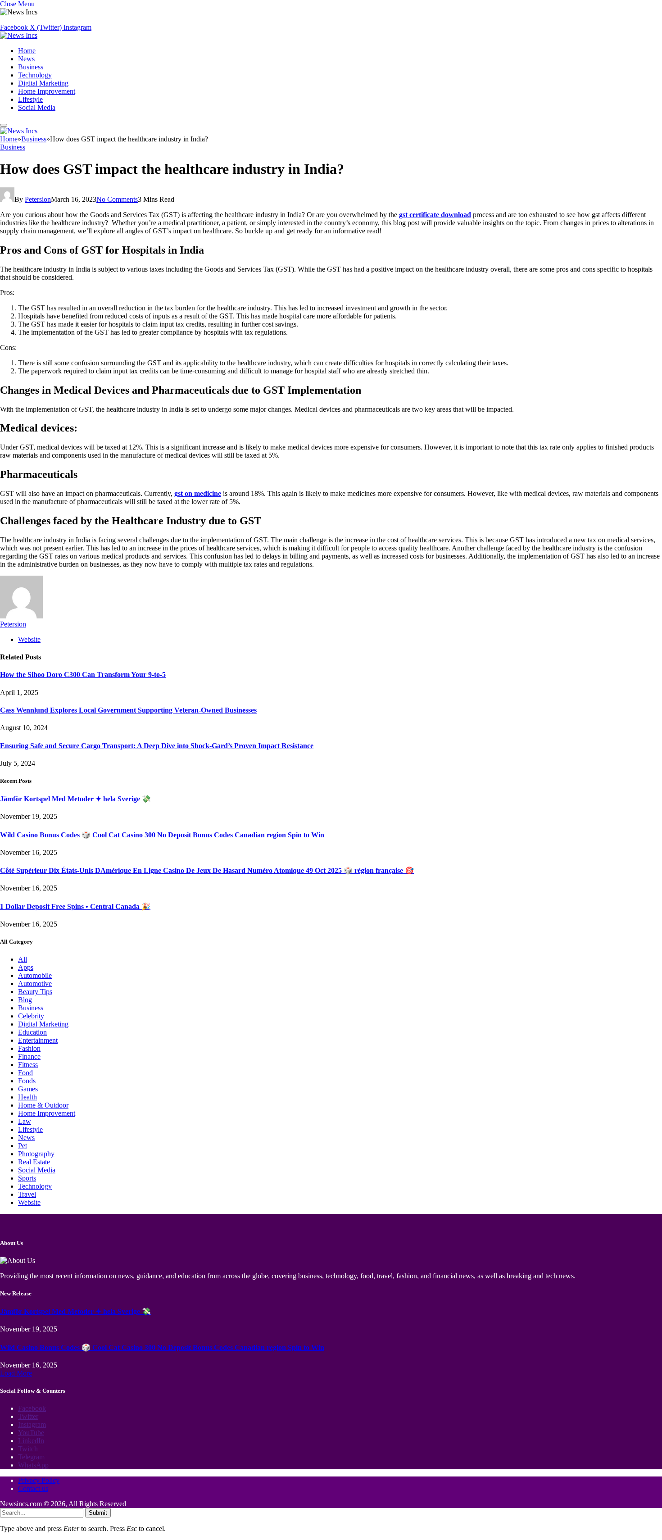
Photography (36, 1154)
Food (25, 1073)
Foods (27, 1081)
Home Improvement (46, 91)
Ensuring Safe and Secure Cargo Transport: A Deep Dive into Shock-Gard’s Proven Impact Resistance (156, 746)
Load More (16, 1373)
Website (29, 1202)
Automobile (35, 975)
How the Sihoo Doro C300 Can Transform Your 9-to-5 (83, 674)
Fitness (28, 1064)
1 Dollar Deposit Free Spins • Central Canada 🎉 (75, 906)
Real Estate (34, 1162)
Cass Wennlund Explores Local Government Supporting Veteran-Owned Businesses (128, 710)
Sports (27, 1178)
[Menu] (3, 125)
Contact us (33, 1488)
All (22, 959)
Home (27, 51)
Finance (29, 1056)
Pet (22, 1145)
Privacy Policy (38, 1480)
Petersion (38, 199)
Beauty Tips (35, 991)
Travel (27, 1194)
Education (32, 1032)
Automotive (35, 983)
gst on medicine (197, 493)
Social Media (36, 107)
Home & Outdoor (43, 1105)
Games (28, 1089)
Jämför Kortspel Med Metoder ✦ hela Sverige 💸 (75, 799)
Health (27, 1097)
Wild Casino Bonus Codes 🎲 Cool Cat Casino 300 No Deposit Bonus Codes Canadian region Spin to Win (162, 835)
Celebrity (31, 1016)
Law (24, 1121)
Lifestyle (30, 99)
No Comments (117, 199)
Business (30, 67)
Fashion (29, 1048)
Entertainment (38, 1040)
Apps (25, 967)
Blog (25, 1000)
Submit (98, 1512)
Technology (35, 75)
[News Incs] (18, 35)
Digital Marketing (43, 83)
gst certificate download (435, 214)
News (26, 59)
